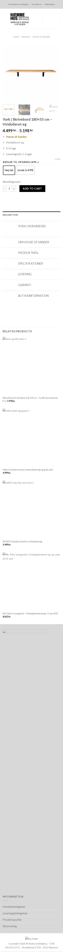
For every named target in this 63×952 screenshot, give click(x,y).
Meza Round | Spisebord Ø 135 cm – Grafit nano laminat (30, 397)
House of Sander (41, 37)
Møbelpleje (49, 4)
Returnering (10, 926)
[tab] (31, 214)
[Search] (43, 18)
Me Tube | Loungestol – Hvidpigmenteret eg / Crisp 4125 (30, 613)
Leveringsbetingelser (15, 913)
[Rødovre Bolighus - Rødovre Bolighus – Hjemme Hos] (20, 19)
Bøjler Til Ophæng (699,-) (21, 162)
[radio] (9, 170)
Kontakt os (37, 4)
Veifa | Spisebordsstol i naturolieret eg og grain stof (28, 469)
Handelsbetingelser (14, 906)
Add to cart (32, 188)
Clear (57, 159)
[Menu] (56, 19)
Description (10, 215)
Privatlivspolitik (12, 919)
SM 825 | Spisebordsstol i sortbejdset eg (22, 541)
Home (16, 37)
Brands (26, 37)
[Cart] (49, 19)
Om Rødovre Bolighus (18, 4)
